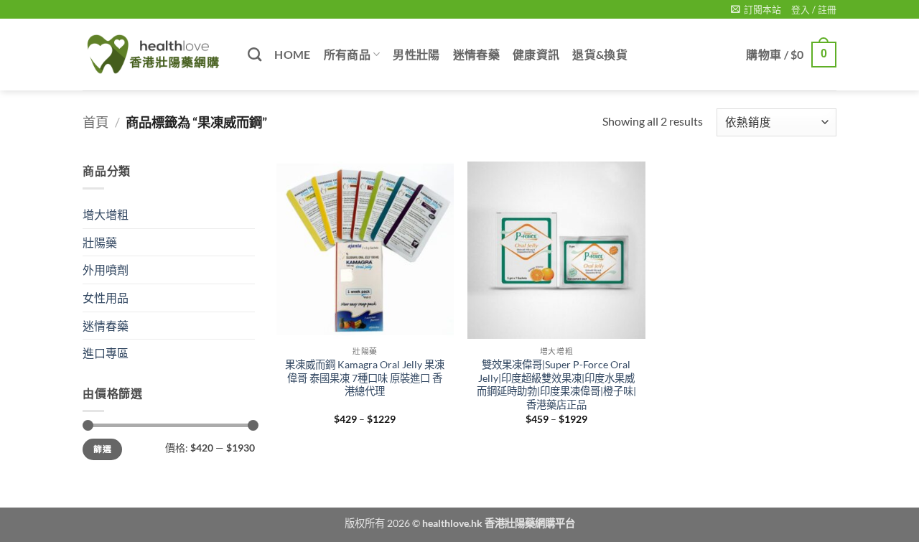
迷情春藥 (476, 54)
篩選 (102, 449)
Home (292, 54)
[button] (756, 9)
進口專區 (106, 353)
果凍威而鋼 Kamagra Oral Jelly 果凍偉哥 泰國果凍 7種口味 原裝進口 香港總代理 (364, 377)
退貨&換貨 (600, 54)
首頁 (95, 122)
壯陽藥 (100, 242)
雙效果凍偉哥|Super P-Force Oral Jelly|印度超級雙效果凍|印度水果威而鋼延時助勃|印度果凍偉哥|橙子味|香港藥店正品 (556, 384)
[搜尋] (254, 54)
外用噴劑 (106, 269)
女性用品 (106, 297)
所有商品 (347, 54)
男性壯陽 (416, 54)
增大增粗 (106, 214)
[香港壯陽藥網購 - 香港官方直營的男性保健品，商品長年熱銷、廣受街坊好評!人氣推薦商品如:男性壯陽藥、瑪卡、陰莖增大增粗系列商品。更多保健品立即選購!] (154, 54)
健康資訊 (536, 54)
